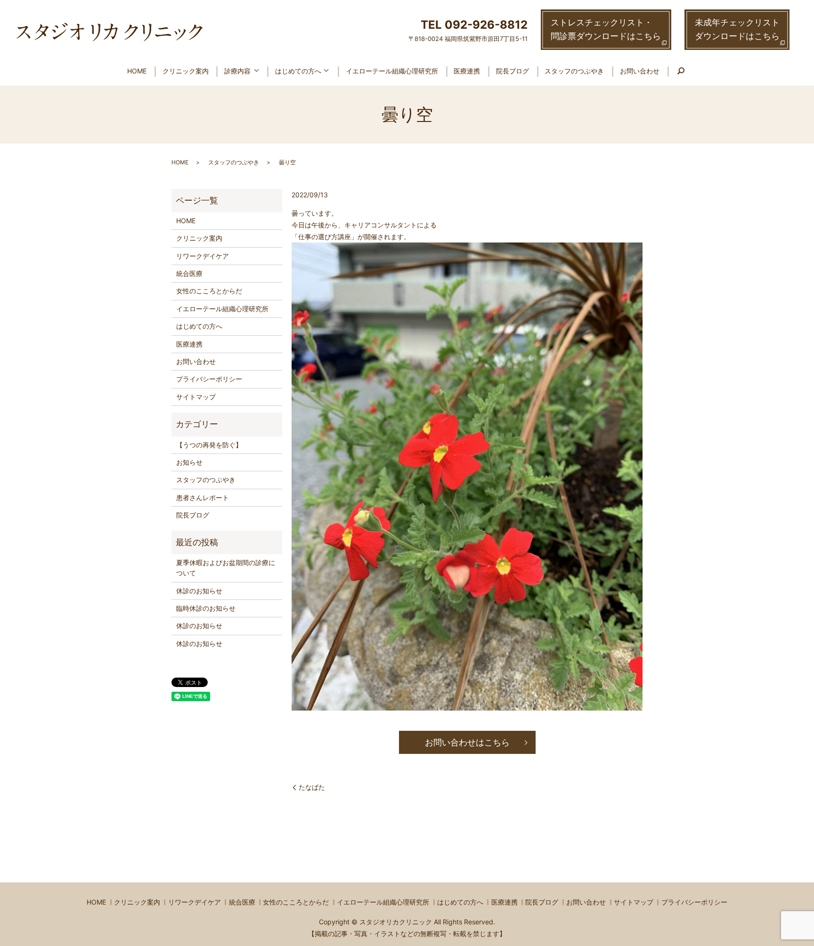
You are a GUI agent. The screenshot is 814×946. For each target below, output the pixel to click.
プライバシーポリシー (209, 379)
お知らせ (189, 462)
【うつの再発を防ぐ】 (209, 445)
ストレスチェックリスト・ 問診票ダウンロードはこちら (606, 29)
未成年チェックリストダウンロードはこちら (737, 29)
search (681, 72)
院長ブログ (512, 71)
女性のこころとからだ (209, 291)
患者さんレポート (202, 497)
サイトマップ (196, 397)
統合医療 (189, 273)
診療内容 (237, 71)
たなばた (312, 787)
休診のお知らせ (199, 591)
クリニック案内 (186, 71)
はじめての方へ (298, 71)
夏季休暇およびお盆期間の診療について (225, 567)
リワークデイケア (202, 256)
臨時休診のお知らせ (206, 608)
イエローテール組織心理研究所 (392, 71)
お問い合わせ (639, 71)
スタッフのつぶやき (574, 71)
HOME (137, 71)
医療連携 (467, 71)
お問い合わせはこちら (467, 742)
